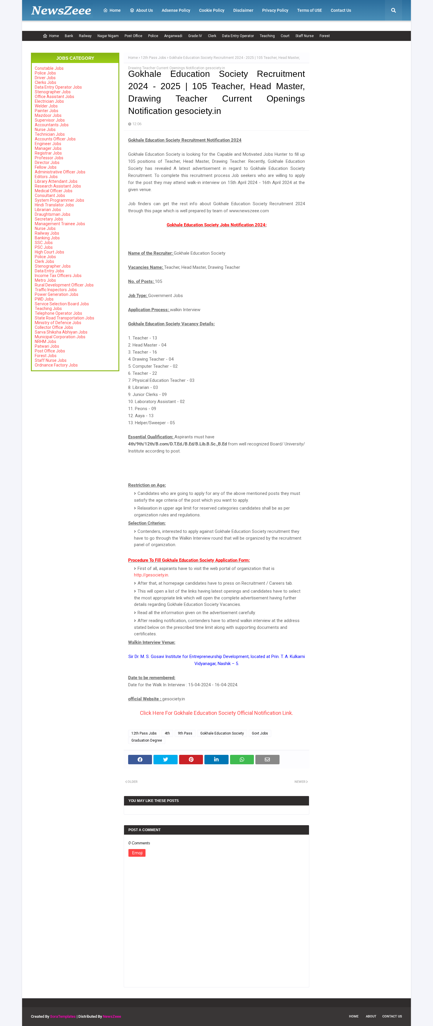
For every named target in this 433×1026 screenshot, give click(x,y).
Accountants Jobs (52, 124)
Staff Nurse (304, 36)
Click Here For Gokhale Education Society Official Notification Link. (216, 713)
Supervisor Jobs (50, 120)
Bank (69, 36)
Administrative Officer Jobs (60, 172)
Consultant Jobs (50, 195)
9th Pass (185, 733)
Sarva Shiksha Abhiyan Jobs (61, 332)
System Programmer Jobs (59, 200)
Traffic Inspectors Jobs (56, 289)
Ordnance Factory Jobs (56, 365)
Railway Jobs (47, 233)
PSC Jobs (44, 247)
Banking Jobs (47, 238)
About (371, 1016)
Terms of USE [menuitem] (309, 10)
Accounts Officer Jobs (55, 139)
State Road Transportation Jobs (64, 318)
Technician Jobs (50, 134)
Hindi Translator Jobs (54, 205)
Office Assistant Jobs (54, 96)
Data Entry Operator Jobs (58, 87)
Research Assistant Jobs (58, 186)
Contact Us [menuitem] (341, 10)
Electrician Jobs (49, 101)
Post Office (133, 36)
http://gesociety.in (151, 575)
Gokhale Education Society (222, 733)
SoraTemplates (63, 1016)
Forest (325, 36)
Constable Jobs (49, 68)
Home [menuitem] (115, 10)
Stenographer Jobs (53, 91)
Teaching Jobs (48, 308)
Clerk (212, 36)
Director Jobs (47, 162)
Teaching (267, 36)
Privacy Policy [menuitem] (275, 10)
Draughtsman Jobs (52, 214)
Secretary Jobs (49, 219)
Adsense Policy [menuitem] (176, 10)
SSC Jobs (44, 242)
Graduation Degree (146, 740)
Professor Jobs (49, 157)
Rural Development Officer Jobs (64, 285)
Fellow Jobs (46, 167)
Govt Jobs (260, 733)
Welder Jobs (46, 106)
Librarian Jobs (48, 209)
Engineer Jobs (48, 143)
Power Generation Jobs (56, 294)
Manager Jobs (48, 148)
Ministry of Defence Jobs (58, 322)
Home (54, 36)
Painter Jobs (46, 110)
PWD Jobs (44, 299)
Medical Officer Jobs (53, 190)
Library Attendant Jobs (56, 181)
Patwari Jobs (47, 346)
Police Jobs (45, 73)
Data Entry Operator (238, 36)
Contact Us (392, 1016)
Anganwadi (173, 36)
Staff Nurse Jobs (51, 360)
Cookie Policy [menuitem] (211, 10)
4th (167, 733)
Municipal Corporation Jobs (60, 336)
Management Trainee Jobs (60, 223)
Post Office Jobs (50, 351)
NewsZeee (112, 1016)
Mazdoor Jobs (48, 115)
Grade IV (195, 36)
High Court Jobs (49, 252)
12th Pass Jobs (153, 58)
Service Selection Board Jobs (62, 303)
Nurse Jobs (45, 129)
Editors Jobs (46, 176)
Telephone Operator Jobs (58, 313)
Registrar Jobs (48, 153)
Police (153, 36)
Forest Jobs (46, 355)
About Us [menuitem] (144, 10)
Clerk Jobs (44, 261)
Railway (85, 36)
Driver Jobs (45, 77)
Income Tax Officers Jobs (58, 275)
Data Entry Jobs (49, 270)
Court (285, 36)
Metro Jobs (45, 280)
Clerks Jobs (45, 82)
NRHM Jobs (45, 341)
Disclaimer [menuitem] (243, 10)
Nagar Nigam (108, 36)
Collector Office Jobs (54, 327)
